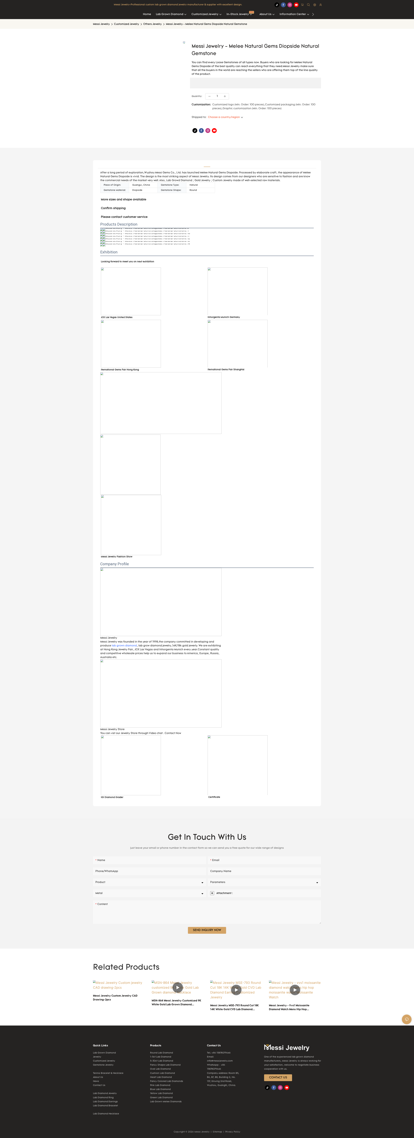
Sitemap (217, 1132)
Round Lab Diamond (161, 1053)
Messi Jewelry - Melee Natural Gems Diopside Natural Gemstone (206, 24)
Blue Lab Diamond (160, 1089)
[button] (313, 14)
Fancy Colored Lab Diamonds (166, 1081)
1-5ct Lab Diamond (160, 1057)
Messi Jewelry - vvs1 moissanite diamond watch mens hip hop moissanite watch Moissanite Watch (291, 1007)
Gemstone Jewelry (103, 1065)
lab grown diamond (124, 645)
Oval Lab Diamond (160, 1069)
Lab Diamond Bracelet (105, 1106)
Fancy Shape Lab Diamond (165, 1065)
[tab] (207, 164)
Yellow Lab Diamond (161, 1093)
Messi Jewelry (101, 24)
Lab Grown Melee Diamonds (166, 1102)
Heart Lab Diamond (161, 1077)
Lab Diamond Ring (103, 1097)
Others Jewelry (152, 24)
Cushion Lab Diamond (162, 1073)
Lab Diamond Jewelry (105, 1093)
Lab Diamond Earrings (105, 1102)
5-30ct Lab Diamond (161, 1061)
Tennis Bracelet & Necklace (108, 1073)
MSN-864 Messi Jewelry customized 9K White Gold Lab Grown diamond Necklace (176, 1003)
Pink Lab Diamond (160, 1085)
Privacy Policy (232, 1132)
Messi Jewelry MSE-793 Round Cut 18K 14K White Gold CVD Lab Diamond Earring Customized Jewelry (234, 1007)
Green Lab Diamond (161, 1097)
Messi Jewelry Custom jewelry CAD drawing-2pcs (115, 998)
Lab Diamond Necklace (106, 1114)
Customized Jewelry (126, 24)
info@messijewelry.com (220, 1061)
